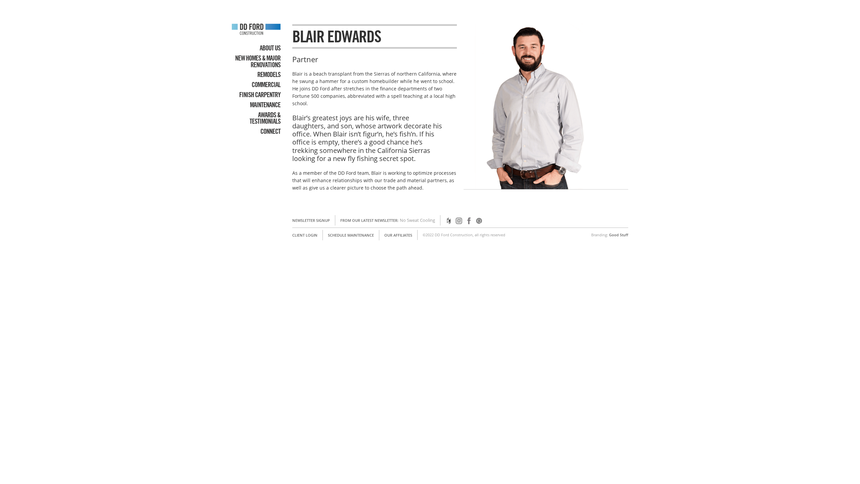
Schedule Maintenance (351, 235)
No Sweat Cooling (417, 220)
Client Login (304, 235)
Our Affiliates (398, 235)
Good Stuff (618, 234)
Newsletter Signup (311, 220)
